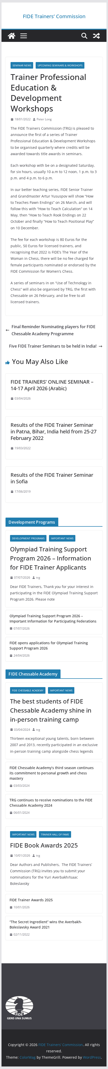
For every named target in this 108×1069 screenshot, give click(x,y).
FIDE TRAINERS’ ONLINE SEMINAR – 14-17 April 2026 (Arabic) (52, 385)
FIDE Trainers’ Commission (54, 16)
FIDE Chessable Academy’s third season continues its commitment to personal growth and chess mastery (52, 773)
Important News (62, 538)
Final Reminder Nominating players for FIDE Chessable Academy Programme (53, 330)
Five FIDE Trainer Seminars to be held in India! (52, 346)
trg (38, 577)
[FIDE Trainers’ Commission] (12, 36)
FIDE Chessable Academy (27, 690)
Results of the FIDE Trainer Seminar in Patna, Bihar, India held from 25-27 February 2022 (53, 431)
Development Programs (28, 538)
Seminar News (22, 65)
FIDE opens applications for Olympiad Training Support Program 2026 (49, 645)
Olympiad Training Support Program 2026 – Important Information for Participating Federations (53, 618)
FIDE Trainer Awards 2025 (31, 899)
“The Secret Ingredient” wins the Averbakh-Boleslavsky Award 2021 (46, 924)
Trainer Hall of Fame (55, 834)
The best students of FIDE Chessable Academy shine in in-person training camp (50, 710)
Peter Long (44, 119)
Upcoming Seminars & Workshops (60, 65)
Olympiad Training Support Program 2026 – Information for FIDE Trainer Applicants (50, 558)
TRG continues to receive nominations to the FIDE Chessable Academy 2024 (51, 803)
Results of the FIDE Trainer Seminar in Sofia (52, 478)
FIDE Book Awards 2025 (44, 845)
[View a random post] (96, 36)
